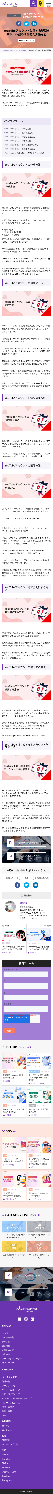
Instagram (7, 1480)
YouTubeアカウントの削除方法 (18, 140)
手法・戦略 (7, 1411)
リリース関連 (8, 1406)
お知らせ (6, 1354)
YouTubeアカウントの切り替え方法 (20, 136)
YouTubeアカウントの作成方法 (18, 128)
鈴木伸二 (23, 902)
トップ (5, 1333)
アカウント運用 (9, 1471)
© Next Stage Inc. (26, 1491)
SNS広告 (6, 1440)
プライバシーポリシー (12, 1358)
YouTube (6, 1458)
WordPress (7, 1429)
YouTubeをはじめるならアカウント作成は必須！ (25, 152)
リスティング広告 (10, 1444)
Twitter (5, 1454)
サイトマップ (8, 1362)
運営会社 (6, 1345)
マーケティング (9, 1376)
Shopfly (5, 1425)
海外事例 (6, 1381)
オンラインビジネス (11, 1402)
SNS (4, 1450)
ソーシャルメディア (11, 1389)
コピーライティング (11, 1394)
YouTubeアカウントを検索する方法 (20, 148)
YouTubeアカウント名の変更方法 (19, 132)
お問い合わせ (8, 1350)
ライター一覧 (8, 1337)
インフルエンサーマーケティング (17, 1398)
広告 (4, 1435)
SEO (4, 1415)
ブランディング (9, 1385)
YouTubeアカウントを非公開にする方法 (21, 144)
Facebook (6, 1475)
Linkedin (6, 1467)
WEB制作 (6, 1421)
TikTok (5, 1463)
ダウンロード (8, 1341)
